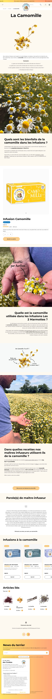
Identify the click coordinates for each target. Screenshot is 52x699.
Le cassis (6, 606)
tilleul (36, 464)
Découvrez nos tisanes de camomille (26, 488)
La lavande (43, 606)
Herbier (9, 8)
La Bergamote (19, 607)
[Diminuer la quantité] (5, 234)
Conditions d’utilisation (31, 692)
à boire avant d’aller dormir (31, 460)
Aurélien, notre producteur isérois (28, 330)
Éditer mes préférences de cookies (10, 694)
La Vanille (31, 606)
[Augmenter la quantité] (11, 234)
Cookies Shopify (7, 674)
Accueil (4, 8)
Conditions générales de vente (36, 691)
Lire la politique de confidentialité (9, 670)
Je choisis (8, 692)
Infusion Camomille (17, 219)
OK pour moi (23, 692)
